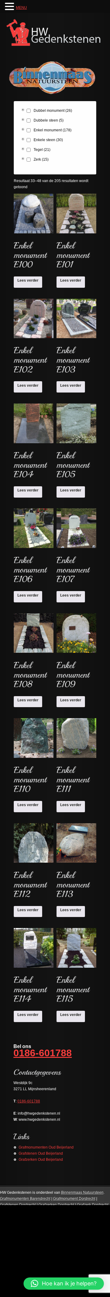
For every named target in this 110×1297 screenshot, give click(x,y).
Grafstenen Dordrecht (18, 1205)
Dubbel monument (53, 110)
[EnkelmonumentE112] (33, 862)
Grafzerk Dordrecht (92, 1205)
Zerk (41, 159)
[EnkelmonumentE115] (76, 967)
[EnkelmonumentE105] (76, 443)
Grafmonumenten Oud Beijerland (46, 1147)
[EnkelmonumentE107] (76, 547)
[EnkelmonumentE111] (76, 757)
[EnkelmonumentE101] (76, 233)
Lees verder (27, 280)
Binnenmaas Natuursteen (82, 1192)
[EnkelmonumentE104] (33, 443)
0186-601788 (42, 1052)
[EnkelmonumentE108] (33, 652)
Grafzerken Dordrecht (56, 1205)
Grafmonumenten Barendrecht (25, 1199)
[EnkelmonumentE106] (33, 547)
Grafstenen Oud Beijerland (41, 1153)
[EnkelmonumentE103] (76, 338)
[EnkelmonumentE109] (76, 652)
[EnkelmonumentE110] (33, 757)
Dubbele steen (49, 120)
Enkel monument (53, 130)
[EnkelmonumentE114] (33, 967)
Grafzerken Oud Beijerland (41, 1159)
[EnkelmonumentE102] (33, 338)
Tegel (42, 150)
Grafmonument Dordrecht (74, 1199)
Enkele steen (48, 140)
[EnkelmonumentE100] (33, 233)
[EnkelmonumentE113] (76, 862)
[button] (64, 1283)
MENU (21, 7)
